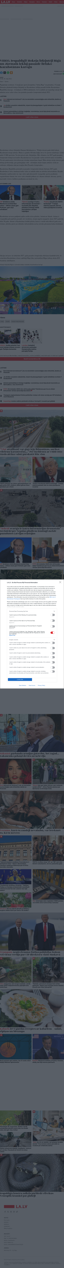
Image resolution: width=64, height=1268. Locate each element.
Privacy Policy (41, 685)
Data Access (32, 685)
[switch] (52, 615)
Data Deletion (22, 685)
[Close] (60, 582)
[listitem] (32, 611)
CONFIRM (20, 679)
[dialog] (32, 634)
